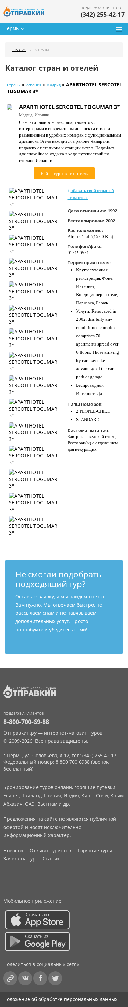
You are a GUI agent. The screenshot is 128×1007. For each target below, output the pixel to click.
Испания (33, 85)
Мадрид (53, 85)
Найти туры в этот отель (64, 173)
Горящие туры (95, 850)
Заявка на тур (19, 858)
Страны (13, 85)
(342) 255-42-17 (103, 14)
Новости (13, 850)
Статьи (51, 858)
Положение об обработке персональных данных (60, 999)
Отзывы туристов (50, 850)
